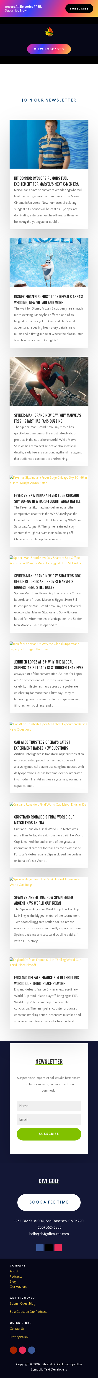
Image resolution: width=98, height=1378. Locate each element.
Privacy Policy (19, 1337)
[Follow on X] (49, 1247)
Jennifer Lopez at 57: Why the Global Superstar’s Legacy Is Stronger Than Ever (48, 665)
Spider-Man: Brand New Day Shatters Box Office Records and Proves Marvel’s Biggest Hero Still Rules (47, 581)
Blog (13, 1282)
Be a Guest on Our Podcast (28, 1312)
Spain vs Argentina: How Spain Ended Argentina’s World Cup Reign (43, 900)
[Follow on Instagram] (58, 1247)
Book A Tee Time (49, 1202)
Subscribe (79, 8)
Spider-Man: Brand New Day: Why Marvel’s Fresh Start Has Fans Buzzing (47, 418)
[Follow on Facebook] (40, 1247)
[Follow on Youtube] (13, 1350)
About (14, 1271)
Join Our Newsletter (49, 100)
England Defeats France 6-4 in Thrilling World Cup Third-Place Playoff (46, 980)
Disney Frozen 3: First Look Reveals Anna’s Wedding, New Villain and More (48, 299)
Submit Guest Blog (22, 1303)
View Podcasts (49, 49)
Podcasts (16, 1277)
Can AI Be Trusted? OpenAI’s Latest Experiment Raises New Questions (42, 745)
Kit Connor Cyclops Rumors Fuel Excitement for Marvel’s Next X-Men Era (46, 181)
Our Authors (18, 1286)
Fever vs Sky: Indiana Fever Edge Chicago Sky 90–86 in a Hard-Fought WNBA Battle (47, 498)
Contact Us (17, 1329)
